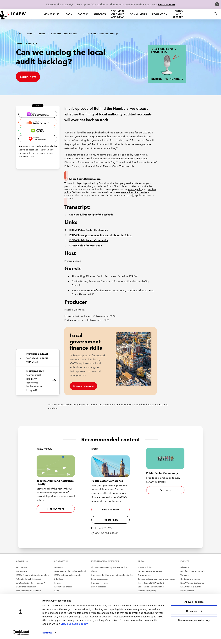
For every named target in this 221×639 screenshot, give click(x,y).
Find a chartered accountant (28, 590)
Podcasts (41, 34)
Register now (110, 519)
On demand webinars (190, 579)
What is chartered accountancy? (30, 583)
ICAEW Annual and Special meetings (32, 575)
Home (18, 34)
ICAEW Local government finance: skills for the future (100, 235)
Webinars (184, 575)
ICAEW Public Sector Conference (88, 230)
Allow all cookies (194, 601)
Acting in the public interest (28, 579)
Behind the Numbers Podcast (64, 34)
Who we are (21, 567)
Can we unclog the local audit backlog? (100, 34)
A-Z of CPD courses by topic (192, 571)
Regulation (159, 14)
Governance (21, 571)
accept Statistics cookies (134, 192)
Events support (187, 590)
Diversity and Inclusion (26, 586)
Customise (192, 610)
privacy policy (135, 189)
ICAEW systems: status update (67, 575)
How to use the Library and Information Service (112, 575)
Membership (51, 14)
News (29, 34)
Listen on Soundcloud (37, 122)
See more (165, 490)
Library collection (98, 586)
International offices (63, 586)
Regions (57, 583)
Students (100, 14)
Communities (138, 14)
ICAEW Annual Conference (192, 583)
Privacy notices (144, 575)
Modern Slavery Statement (150, 571)
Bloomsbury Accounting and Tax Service (109, 567)
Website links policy (147, 590)
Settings (47, 632)
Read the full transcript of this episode (91, 214)
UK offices (58, 579)
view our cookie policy (74, 623)
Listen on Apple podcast (37, 114)
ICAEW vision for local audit (85, 245)
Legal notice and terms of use (151, 586)
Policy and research (179, 14)
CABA (56, 590)
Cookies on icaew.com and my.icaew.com (157, 579)
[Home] (13, 14)
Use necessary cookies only (194, 620)
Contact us (58, 567)
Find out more (166, 4)
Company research (99, 579)
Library (94, 571)
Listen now (28, 77)
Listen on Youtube (37, 138)
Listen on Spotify (37, 130)
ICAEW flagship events (190, 586)
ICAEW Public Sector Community (88, 240)
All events (184, 567)
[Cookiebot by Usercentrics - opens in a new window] (21, 632)
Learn (68, 14)
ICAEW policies (144, 567)
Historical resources (99, 583)
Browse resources (83, 386)
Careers (82, 14)
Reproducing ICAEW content (151, 583)
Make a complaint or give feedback (70, 571)
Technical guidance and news (118, 14)
